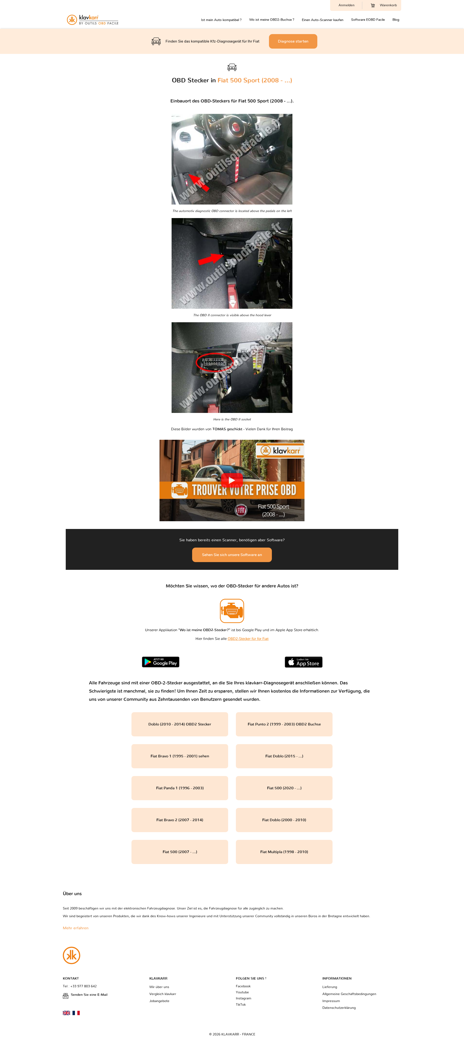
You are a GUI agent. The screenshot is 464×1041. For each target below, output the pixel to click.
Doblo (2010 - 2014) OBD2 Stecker (179, 724)
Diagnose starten (293, 41)
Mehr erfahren (75, 928)
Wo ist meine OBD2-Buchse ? (271, 19)
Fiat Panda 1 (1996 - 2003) (180, 788)
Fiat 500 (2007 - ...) (180, 852)
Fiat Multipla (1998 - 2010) (284, 852)
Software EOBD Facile (368, 19)
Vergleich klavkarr (162, 994)
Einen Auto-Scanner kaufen (322, 20)
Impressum (331, 1001)
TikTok (241, 1004)
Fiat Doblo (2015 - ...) (284, 756)
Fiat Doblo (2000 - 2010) (284, 820)
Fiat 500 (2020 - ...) (284, 788)
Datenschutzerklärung (339, 1008)
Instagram (243, 998)
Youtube (242, 992)
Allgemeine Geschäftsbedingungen (349, 994)
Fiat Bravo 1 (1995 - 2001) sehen (180, 756)
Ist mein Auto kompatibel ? (221, 20)
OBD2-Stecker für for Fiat (248, 639)
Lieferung (329, 987)
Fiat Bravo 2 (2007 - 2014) (179, 820)
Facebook (243, 986)
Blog (395, 19)
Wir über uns (159, 987)
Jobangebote (159, 1001)
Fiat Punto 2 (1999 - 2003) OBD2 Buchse (284, 724)
